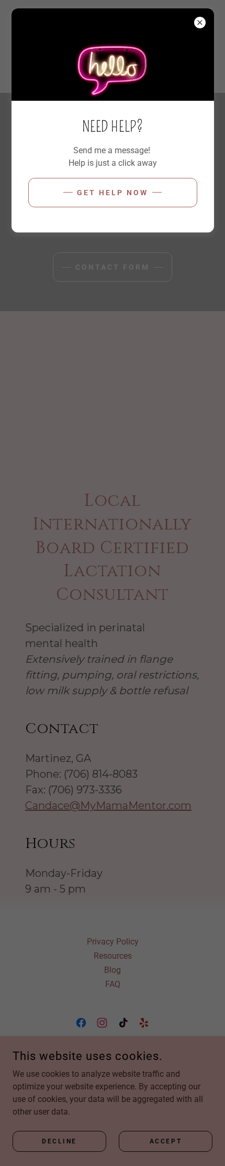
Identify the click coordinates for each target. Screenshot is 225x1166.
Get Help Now (112, 192)
